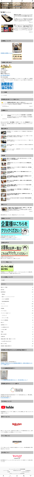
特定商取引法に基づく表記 (17, 470)
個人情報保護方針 (28, 470)
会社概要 (8, 471)
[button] (32, 95)
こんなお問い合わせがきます (25, 471)
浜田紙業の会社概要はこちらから (7, 53)
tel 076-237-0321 (5, 75)
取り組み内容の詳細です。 (5, 397)
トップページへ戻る (6, 470)
